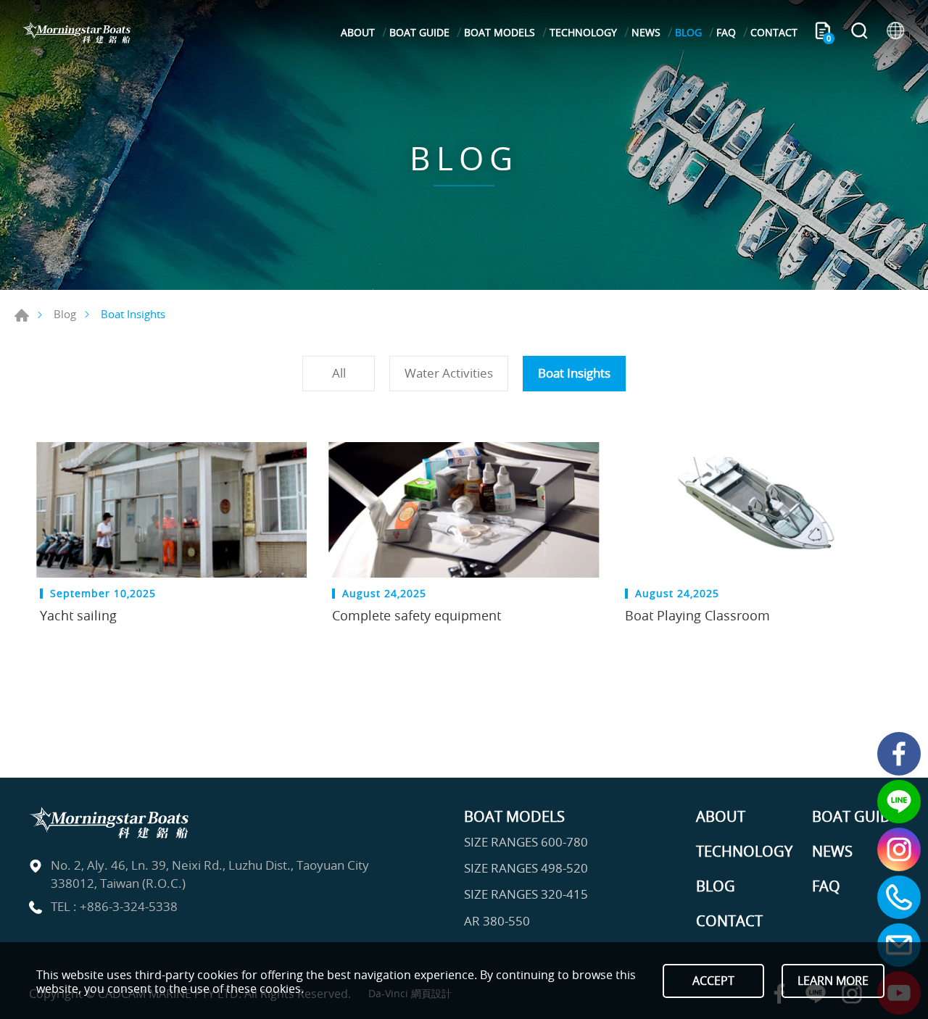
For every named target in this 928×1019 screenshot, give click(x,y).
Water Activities (449, 373)
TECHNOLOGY (583, 32)
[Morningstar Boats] (76, 32)
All (339, 373)
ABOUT (358, 32)
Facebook (899, 753)
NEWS (645, 32)
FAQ (726, 32)
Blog (65, 314)
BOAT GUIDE (419, 32)
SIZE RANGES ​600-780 (526, 842)
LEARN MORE (833, 981)
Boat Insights (574, 373)
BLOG (688, 32)
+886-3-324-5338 (129, 906)
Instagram (899, 849)
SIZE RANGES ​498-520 (526, 868)
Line (899, 801)
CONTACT (774, 32)
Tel (899, 897)
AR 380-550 (497, 921)
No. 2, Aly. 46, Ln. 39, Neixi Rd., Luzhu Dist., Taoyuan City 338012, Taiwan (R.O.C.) (210, 874)
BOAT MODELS (499, 32)
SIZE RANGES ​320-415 (526, 894)
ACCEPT (713, 981)
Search (859, 32)
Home (21, 315)
